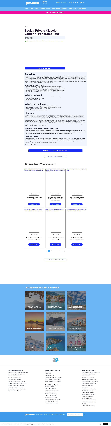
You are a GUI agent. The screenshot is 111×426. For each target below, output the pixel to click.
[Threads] (73, 2)
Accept (105, 424)
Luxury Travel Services (50, 388)
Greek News (85, 403)
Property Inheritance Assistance (16, 385)
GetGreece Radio (86, 376)
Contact (60, 414)
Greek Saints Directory (87, 390)
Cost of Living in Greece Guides (52, 379)
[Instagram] (69, 2)
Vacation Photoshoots (50, 392)
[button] (26, 8)
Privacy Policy (52, 414)
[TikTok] (75, 2)
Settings (99, 424)
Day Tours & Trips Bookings (51, 390)
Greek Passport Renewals (14, 377)
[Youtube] (77, 2)
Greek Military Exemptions (14, 379)
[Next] (64, 251)
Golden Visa (48, 373)
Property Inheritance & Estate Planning (17, 383)
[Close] (109, 424)
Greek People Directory (87, 396)
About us (46, 414)
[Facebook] (71, 2)
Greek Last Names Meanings (89, 400)
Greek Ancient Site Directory (89, 402)
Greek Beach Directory (50, 395)
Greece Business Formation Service (16, 389)
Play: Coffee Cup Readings (51, 403)
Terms (56, 414)
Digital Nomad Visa (49, 375)
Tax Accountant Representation (15, 387)
